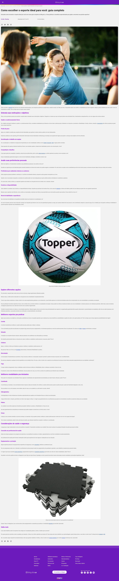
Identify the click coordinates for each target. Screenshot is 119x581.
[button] (2, 2)
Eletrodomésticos (65, 559)
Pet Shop (77, 559)
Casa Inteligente (78, 556)
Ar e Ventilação (64, 565)
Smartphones (37, 559)
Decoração (77, 561)
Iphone (35, 556)
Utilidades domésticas (53, 556)
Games (63, 561)
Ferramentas (50, 561)
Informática (36, 563)
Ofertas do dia (51, 563)
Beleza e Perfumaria (66, 556)
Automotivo (50, 559)
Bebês (49, 565)
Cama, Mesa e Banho (80, 563)
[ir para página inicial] (59, 2)
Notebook (36, 565)
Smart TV (36, 561)
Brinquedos (64, 563)
